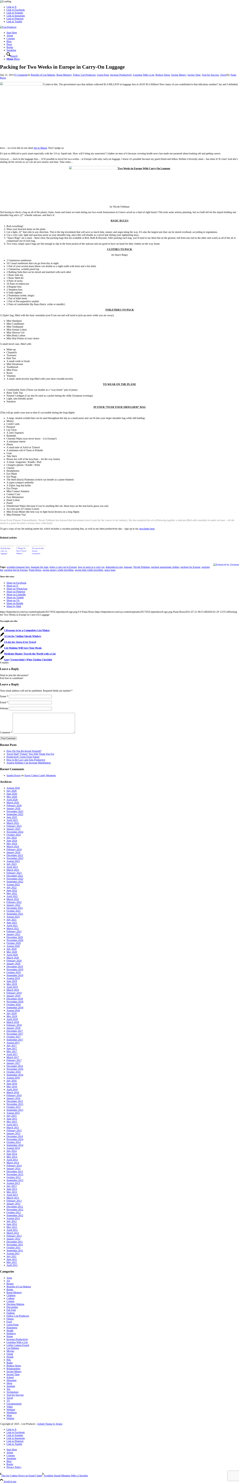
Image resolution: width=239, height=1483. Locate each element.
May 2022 (12, 893)
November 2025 (15, 811)
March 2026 (13, 802)
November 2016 (15, 1069)
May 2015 (12, 1121)
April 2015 (12, 1124)
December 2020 (15, 937)
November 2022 (15, 878)
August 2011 (13, 1253)
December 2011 (15, 1241)
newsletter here (147, 528)
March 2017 (13, 1057)
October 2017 (14, 1036)
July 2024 (12, 837)
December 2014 (15, 1136)
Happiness (12, 1327)
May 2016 (12, 1086)
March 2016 (13, 1092)
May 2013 (12, 1192)
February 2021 (14, 931)
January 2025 (13, 829)
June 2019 (12, 981)
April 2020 (12, 954)
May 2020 (12, 951)
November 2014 (15, 1139)
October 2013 (14, 1177)
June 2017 (12, 1048)
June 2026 (12, 793)
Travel (223, 75)
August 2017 (13, 1042)
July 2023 (12, 864)
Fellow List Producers (84, 75)
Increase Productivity (121, 75)
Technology (13, 1392)
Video (10, 1406)
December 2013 (15, 1171)
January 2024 (13, 852)
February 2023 (14, 872)
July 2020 (12, 949)
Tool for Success (210, 75)
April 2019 (12, 987)
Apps (9, 1277)
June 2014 (12, 1154)
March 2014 (13, 1162)
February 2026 (14, 805)
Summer (11, 1386)
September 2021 (15, 913)
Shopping (11, 1380)
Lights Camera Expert (18, 1345)
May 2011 (12, 1262)
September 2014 (15, 1145)
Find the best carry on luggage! (5, 550)
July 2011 (11, 1256)
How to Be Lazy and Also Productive (26, 759)
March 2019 (13, 990)
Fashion (11, 1313)
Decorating (12, 1307)
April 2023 (12, 867)
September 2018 (15, 1007)
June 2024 (12, 840)
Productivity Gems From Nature (23, 756)
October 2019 (14, 972)
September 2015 (15, 1110)
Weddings (12, 1412)
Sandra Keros (13, 775)
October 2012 (14, 1212)
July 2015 (12, 1115)
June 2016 (12, 1083)
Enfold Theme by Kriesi (49, 1423)
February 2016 (14, 1095)
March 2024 (13, 846)
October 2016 (14, 1072)
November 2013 (15, 1174)
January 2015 (13, 1133)
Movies (10, 1351)
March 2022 (13, 899)
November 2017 (15, 1033)
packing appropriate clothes (165, 567)
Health (10, 1330)
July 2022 (12, 887)
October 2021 (14, 911)
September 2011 (15, 1250)
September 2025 (15, 814)
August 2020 (13, 946)
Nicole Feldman (141, 567)
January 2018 (13, 1028)
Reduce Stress (162, 75)
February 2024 (14, 849)
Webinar (11, 1409)
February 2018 (14, 1025)
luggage (128, 567)
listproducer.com (114, 567)
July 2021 (12, 919)
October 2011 (13, 1247)
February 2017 (14, 1060)
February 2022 (14, 902)
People (10, 1356)
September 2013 (15, 1180)
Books (10, 1289)
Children (11, 1295)
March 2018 (13, 1022)
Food (9, 1321)
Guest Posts (103, 75)
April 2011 (12, 1265)
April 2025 (12, 820)
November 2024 (15, 831)
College (10, 1298)
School (10, 1377)
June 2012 (12, 1224)
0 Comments (20, 75)
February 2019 (14, 992)
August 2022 (13, 884)
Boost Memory (64, 75)
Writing (10, 1418)
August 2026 (13, 788)
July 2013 (12, 1186)
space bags (109, 570)
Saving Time (193, 75)
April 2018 (12, 1019)
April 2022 (12, 896)
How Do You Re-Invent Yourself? (24, 751)
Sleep (9, 1383)
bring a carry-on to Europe (63, 567)
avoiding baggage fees (18, 567)
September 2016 (15, 1074)
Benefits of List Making (43, 75)
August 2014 (13, 1148)
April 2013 (12, 1194)
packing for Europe (190, 567)
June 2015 (12, 1118)
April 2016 (12, 1089)
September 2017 (15, 1039)
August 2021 (13, 916)
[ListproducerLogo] (8, 27)
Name (4, 696)
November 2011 (15, 1244)
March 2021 (13, 928)
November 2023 (15, 858)
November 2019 (15, 969)
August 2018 (13, 1010)
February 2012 (14, 1235)
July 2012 (12, 1221)
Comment (6, 732)
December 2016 (15, 1066)
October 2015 (14, 1107)
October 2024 (14, 834)
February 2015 (14, 1130)
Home (10, 1336)
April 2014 (12, 1159)
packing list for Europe (16, 570)
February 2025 (14, 826)
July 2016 (12, 1080)
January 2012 (13, 1238)
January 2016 (13, 1098)
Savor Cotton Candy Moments (40, 775)
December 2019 (15, 966)
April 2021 (12, 925)
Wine (9, 1415)
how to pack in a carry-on (91, 567)
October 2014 (14, 1142)
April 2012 (12, 1230)
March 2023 (13, 870)
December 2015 (15, 1101)
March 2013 (13, 1197)
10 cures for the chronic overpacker (38, 550)
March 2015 (13, 1127)
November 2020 (15, 940)
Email (4, 702)
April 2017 (12, 1054)
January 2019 (13, 995)
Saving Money (178, 75)
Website (4, 708)
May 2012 (12, 1227)
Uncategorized (14, 1403)
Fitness (10, 1318)
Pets (9, 1359)
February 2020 (14, 960)
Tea (8, 1389)
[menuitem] (123, 32)
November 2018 (15, 1001)
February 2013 (14, 1200)
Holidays (11, 1333)
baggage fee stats (39, 567)
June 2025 (12, 817)
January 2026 (13, 808)
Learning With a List (143, 75)
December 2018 (15, 998)
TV (8, 1400)
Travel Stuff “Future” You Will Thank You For (30, 754)
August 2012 (13, 1218)
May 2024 (12, 843)
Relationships (13, 1368)
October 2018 (14, 1004)
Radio (10, 1362)
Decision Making (15, 1304)
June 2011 (12, 1259)
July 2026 (12, 790)
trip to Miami (40, 148)
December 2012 (15, 1206)
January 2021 (13, 934)
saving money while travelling (58, 570)
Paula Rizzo (35, 570)
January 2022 (13, 905)
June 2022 (12, 890)
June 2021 (12, 922)
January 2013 (13, 1203)
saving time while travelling (89, 570)
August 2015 (13, 1113)
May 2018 (12, 1016)
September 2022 (15, 881)
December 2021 (15, 908)
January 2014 (13, 1168)
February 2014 (14, 1165)
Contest (10, 1301)
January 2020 (13, 963)
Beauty (10, 1283)
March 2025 (13, 823)
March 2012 (13, 1233)
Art (8, 1280)
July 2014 (12, 1151)
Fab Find (11, 1310)
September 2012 (15, 1215)
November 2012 (15, 1209)
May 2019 (12, 984)
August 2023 (13, 861)
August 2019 (13, 978)
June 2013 (12, 1189)
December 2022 (15, 875)
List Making (13, 1348)
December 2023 (15, 855)
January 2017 (13, 1063)
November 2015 (15, 1104)
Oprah (10, 1354)
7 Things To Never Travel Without (21, 550)
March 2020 (13, 957)
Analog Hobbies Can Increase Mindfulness (29, 762)
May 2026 (12, 796)
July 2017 (12, 1045)
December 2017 (15, 1031)
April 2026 (12, 799)
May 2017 (12, 1051)
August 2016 (13, 1077)
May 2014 (12, 1156)
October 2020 (14, 943)
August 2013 (13, 1183)
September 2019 (15, 975)
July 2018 (12, 1013)
